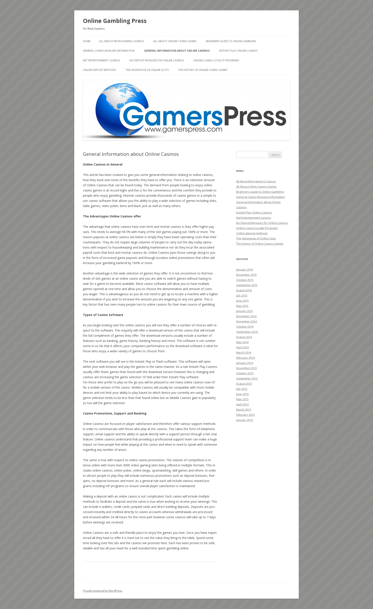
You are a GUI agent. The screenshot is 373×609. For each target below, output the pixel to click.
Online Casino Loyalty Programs (216, 60)
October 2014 (244, 326)
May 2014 (242, 342)
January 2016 (244, 269)
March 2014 (243, 352)
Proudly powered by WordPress (102, 591)
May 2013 (242, 399)
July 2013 (241, 389)
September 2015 (247, 285)
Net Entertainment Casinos (101, 60)
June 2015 (242, 301)
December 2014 (246, 316)
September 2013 (247, 378)
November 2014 (246, 321)
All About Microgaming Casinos (121, 41)
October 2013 (244, 373)
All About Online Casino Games (174, 41)
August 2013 (244, 384)
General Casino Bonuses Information (109, 51)
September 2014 (247, 332)
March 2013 (243, 409)
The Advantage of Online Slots (147, 70)
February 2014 (245, 358)
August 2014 (244, 337)
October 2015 (244, 280)
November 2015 (246, 275)
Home (86, 41)
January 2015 (244, 311)
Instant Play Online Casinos (238, 51)
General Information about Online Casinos (177, 51)
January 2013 (244, 420)
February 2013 (245, 415)
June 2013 (242, 394)
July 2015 (241, 295)
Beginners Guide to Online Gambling (231, 41)
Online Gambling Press (115, 21)
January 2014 (244, 363)
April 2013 (242, 404)
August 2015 (244, 290)
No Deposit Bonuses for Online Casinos (157, 60)
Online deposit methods (99, 70)
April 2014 (242, 347)
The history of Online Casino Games (202, 70)
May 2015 (242, 306)
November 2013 (246, 368)
